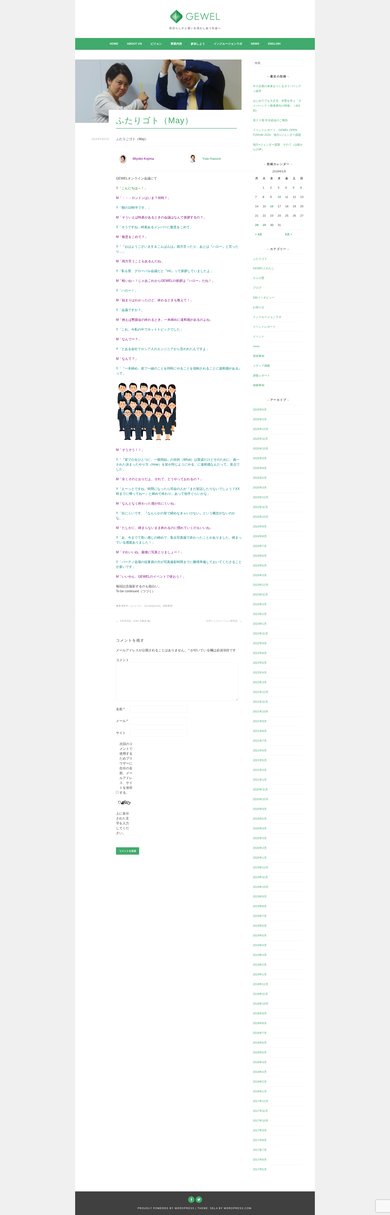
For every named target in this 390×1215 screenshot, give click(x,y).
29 (264, 225)
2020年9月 (260, 809)
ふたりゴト (135, 605)
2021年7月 (260, 740)
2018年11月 (260, 994)
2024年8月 (260, 536)
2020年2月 (260, 848)
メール (122, 721)
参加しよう (198, 43)
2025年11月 (260, 438)
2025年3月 (260, 487)
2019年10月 (260, 887)
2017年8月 (260, 1140)
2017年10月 (260, 1120)
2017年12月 (260, 1101)
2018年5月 (260, 1052)
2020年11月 (260, 789)
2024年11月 (260, 507)
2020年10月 (260, 799)
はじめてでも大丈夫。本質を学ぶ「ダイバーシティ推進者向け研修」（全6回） (277, 105)
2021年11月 (260, 701)
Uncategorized (152, 605)
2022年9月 (260, 643)
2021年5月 (260, 760)
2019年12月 (260, 867)
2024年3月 (260, 575)
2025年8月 (260, 468)
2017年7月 (260, 1149)
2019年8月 (260, 906)
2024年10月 (260, 516)
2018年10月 (260, 1003)
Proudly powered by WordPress (166, 1208)
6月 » (288, 234)
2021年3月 (260, 770)
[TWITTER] (199, 1199)
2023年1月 (260, 623)
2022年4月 (260, 672)
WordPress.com (237, 1208)
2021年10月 (260, 711)
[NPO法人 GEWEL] (195, 21)
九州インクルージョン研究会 (222, 620)
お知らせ (258, 307)
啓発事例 (258, 356)
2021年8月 (260, 731)
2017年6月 (260, 1159)
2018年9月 (260, 1013)
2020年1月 (260, 857)
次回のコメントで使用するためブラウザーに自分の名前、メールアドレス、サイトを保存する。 (125, 768)
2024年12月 (260, 497)
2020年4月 (260, 828)
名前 (120, 709)
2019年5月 (260, 935)
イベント (258, 336)
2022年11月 (260, 633)
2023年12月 (260, 584)
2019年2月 (260, 964)
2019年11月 (260, 877)
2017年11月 (260, 1110)
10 (279, 197)
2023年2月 (260, 614)
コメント (122, 660)
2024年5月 (260, 565)
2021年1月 (260, 779)
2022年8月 (260, 653)
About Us (134, 43)
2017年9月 (260, 1130)
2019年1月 (260, 974)
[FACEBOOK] (191, 1199)
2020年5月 (260, 818)
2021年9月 (260, 721)
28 (256, 225)
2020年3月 (260, 838)
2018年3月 (260, 1071)
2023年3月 (260, 604)
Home (114, 43)
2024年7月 (260, 546)
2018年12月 (260, 984)
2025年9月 (260, 458)
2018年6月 (260, 1042)
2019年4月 (260, 945)
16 (271, 206)
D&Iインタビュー (264, 297)
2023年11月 (260, 594)
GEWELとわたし (263, 268)
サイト (121, 733)
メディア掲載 (261, 365)
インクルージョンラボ (228, 43)
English (274, 43)
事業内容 (176, 43)
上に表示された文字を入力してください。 (122, 823)
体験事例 (167, 605)
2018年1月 (260, 1091)
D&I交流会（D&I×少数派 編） (135, 620)
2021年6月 (260, 750)
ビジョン (156, 43)
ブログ (257, 287)
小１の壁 (258, 278)
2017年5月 (260, 1169)
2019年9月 (260, 896)
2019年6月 (260, 925)
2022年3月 (260, 682)
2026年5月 (260, 409)
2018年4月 (260, 1062)
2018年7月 (260, 1032)
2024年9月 (260, 526)
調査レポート (261, 375)
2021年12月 (260, 692)
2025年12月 (260, 429)
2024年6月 (260, 555)
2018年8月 (260, 1023)
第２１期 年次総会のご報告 (270, 120)
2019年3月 (260, 955)
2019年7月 (260, 916)
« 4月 (258, 234)
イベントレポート (264, 326)
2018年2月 (260, 1081)
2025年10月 (260, 448)
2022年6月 (260, 662)
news (255, 43)
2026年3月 (260, 419)
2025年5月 (260, 477)
